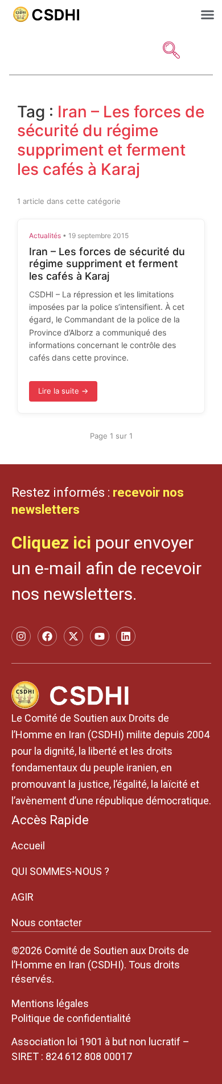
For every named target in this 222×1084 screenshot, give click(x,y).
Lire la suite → (63, 390)
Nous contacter (46, 922)
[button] (208, 15)
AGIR (22, 897)
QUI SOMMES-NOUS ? (60, 871)
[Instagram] (21, 636)
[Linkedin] (125, 636)
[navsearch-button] (171, 51)
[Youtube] (99, 636)
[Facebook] (47, 636)
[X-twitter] (73, 636)
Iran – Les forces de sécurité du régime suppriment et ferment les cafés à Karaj (107, 264)
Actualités (45, 235)
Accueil (28, 846)
